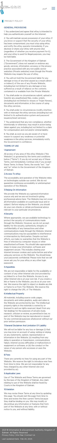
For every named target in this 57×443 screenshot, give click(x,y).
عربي (44, 8)
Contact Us (30, 435)
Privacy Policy (8, 435)
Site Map (19, 435)
